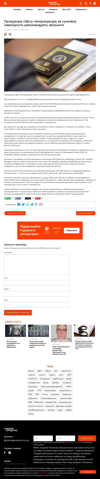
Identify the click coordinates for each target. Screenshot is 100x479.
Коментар (8, 252)
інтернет (67, 383)
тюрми (31, 375)
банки (31, 371)
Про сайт (66, 9)
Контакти (50, 12)
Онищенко (45, 379)
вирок (52, 375)
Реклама (53, 9)
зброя (48, 371)
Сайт (6, 300)
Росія (44, 394)
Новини (29, 9)
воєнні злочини (35, 406)
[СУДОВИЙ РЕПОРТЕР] (54, 3)
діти (61, 375)
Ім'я (6, 278)
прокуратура (65, 402)
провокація (50, 390)
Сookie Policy (43, 473)
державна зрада (63, 406)
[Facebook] (90, 3)
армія (68, 379)
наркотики (66, 371)
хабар (68, 410)
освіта (42, 375)
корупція (49, 406)
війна (30, 414)
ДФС (40, 371)
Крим (45, 383)
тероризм (66, 394)
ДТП (69, 375)
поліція (51, 410)
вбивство (38, 402)
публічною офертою (74, 442)
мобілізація (58, 379)
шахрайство (51, 402)
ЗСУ (56, 371)
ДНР (30, 402)
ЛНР (30, 394)
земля (31, 390)
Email (6, 289)
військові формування (51, 387)
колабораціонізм (36, 410)
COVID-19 (32, 379)
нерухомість (65, 390)
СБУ (37, 394)
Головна (17, 9)
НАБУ (68, 387)
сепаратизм (34, 383)
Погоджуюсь (88, 472)
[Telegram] (94, 3)
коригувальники (48, 398)
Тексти (41, 9)
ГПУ (39, 390)
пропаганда (65, 398)
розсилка (32, 387)
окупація (55, 394)
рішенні (22, 99)
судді (60, 410)
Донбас (55, 383)
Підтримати (81, 9)
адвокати (32, 398)
